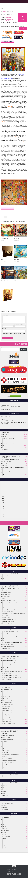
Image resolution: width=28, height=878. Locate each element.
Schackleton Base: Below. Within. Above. (11, 642)
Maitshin (5, 666)
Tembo (4, 577)
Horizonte (5, 594)
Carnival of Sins (6, 474)
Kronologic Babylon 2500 (8, 619)
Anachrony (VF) (6, 432)
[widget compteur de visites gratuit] (15, 396)
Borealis (4, 617)
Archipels (5, 845)
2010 (3, 514)
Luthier (4, 596)
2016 (3, 502)
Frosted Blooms (6, 590)
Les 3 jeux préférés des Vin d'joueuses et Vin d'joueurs (13, 467)
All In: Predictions (6, 847)
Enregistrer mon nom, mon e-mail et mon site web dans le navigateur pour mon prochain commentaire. (13, 334)
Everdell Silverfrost (7, 646)
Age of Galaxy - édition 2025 (8, 586)
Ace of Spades (6, 679)
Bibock (4, 766)
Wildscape (5, 463)
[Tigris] (7, 272)
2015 (3, 504)
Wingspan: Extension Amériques (9, 667)
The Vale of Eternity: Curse (8, 664)
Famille (3, 5)
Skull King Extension (7, 708)
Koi (3, 615)
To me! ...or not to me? (7, 723)
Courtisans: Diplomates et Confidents (10, 844)
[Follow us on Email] (26, 344)
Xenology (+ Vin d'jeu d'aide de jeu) (9, 640)
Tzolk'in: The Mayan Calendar (8, 443)
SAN (4, 793)
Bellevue (11, 416)
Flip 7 (4, 714)
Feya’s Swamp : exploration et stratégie (11, 459)
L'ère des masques (7, 836)
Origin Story (5, 673)
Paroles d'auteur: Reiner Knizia (9, 473)
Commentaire (5, 315)
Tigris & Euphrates (5, 281)
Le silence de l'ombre (7, 609)
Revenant (5, 648)
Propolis (4, 791)
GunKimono (16, 238)
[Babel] (7, 294)
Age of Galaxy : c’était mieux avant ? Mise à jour (10, 406)
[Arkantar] (7, 251)
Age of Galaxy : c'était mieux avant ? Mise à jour (12, 613)
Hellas (15, 281)
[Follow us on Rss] (19, 344)
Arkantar (3, 259)
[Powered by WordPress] (9, 871)
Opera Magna (5, 469)
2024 (3, 486)
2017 (3, 500)
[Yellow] (7, 230)
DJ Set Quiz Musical (7, 621)
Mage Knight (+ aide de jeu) (8, 438)
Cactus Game (5, 712)
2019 (3, 496)
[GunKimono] (20, 230)
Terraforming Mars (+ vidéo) (8, 447)
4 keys (4, 842)
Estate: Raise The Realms (8, 675)
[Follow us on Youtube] (22, 344)
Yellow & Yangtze (4, 238)
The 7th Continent (6, 440)
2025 (3, 483)
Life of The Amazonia (14, 420)
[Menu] (26, 1)
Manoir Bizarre (6, 710)
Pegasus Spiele (9, 19)
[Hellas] (20, 272)
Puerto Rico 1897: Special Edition (9, 588)
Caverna (4, 445)
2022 (3, 490)
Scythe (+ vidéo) (6, 434)
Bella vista (5, 721)
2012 (6, 16)
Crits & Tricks (5, 669)
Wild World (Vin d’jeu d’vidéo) (6, 409)
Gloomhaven (5, 449)
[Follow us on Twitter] (17, 344)
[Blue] (20, 251)
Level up (4, 717)
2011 (3, 512)
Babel (2, 304)
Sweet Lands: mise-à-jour (6, 405)
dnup (4, 598)
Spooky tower (6, 795)
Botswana (5, 706)
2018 (3, 498)
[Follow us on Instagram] (24, 344)
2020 (3, 494)
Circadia (2, 408)
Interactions (3, 403)
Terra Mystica (6, 442)
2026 (3, 481)
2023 (3, 488)
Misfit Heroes (5, 840)
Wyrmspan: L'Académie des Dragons (10, 677)
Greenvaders (5, 623)
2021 (3, 492)
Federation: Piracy (6, 644)
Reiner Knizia (9, 17)
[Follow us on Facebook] (15, 344)
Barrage (4, 436)
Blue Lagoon (16, 259)
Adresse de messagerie (19, 324)
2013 (3, 508)
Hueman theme (21, 871)
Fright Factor (5, 719)
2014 (3, 506)
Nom (3, 324)
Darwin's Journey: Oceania (8, 471)
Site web (4, 328)
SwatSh (4, 11)
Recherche (3, 347)
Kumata (4, 838)
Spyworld (5, 465)
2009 (3, 516)
